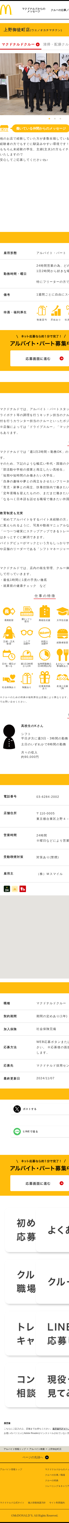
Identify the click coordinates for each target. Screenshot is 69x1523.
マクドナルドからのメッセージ (33, 10)
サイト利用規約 (57, 1502)
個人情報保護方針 (37, 1502)
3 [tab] (60, 119)
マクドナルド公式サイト (12, 1502)
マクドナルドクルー (18, 44)
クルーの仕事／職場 (55, 1475)
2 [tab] (55, 119)
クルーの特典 (51, 1480)
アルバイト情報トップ (11, 1469)
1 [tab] (49, 119)
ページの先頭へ (32, 1457)
